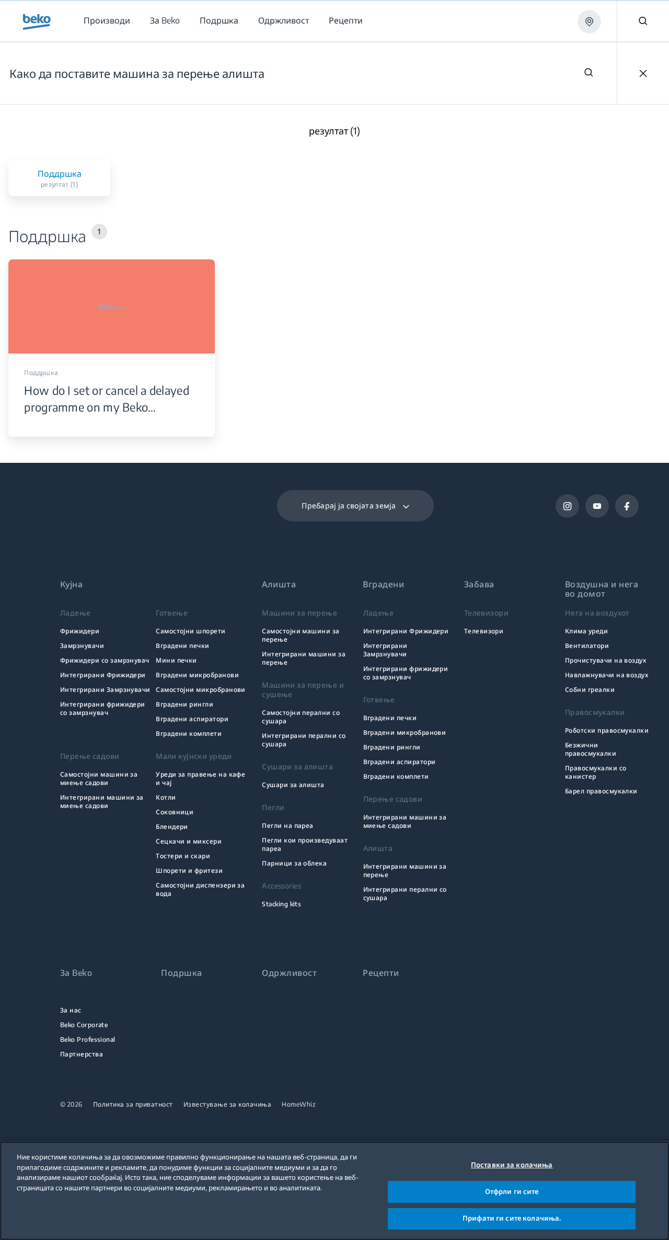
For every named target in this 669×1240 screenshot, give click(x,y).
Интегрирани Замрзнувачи (105, 689)
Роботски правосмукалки (607, 730)
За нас (71, 1010)
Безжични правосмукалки (590, 749)
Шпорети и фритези (189, 870)
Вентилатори (587, 646)
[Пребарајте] (643, 21)
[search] (589, 73)
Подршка (181, 973)
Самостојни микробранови (201, 689)
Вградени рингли (184, 704)
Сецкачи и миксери (189, 841)
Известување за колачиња (227, 1104)
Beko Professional (88, 1039)
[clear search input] (643, 73)
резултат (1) (334, 131)
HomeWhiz (299, 1104)
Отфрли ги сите (512, 1191)
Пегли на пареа (288, 825)
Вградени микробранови (197, 675)
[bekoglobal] (37, 22)
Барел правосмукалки (601, 791)
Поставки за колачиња (512, 1165)
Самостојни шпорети (190, 631)
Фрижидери (79, 631)
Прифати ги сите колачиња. (512, 1218)
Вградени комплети (189, 733)
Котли (166, 797)
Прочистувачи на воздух (605, 660)
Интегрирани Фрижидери (103, 675)
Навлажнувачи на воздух (606, 675)
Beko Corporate (84, 1025)
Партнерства (81, 1054)
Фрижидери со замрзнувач (104, 660)
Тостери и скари (183, 856)
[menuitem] (106, 20)
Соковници (174, 812)
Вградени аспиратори (192, 719)
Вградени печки (183, 646)
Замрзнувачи (82, 646)
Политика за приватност (133, 1104)
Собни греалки (590, 689)
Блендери (172, 827)
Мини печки (176, 660)
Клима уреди (586, 631)
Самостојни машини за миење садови (98, 778)
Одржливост (289, 973)
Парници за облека (294, 863)
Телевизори (484, 631)
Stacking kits (281, 904)
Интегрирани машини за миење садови (102, 801)
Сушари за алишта (293, 785)
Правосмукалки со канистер (596, 772)
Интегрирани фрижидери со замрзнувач (102, 708)
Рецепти (381, 973)
